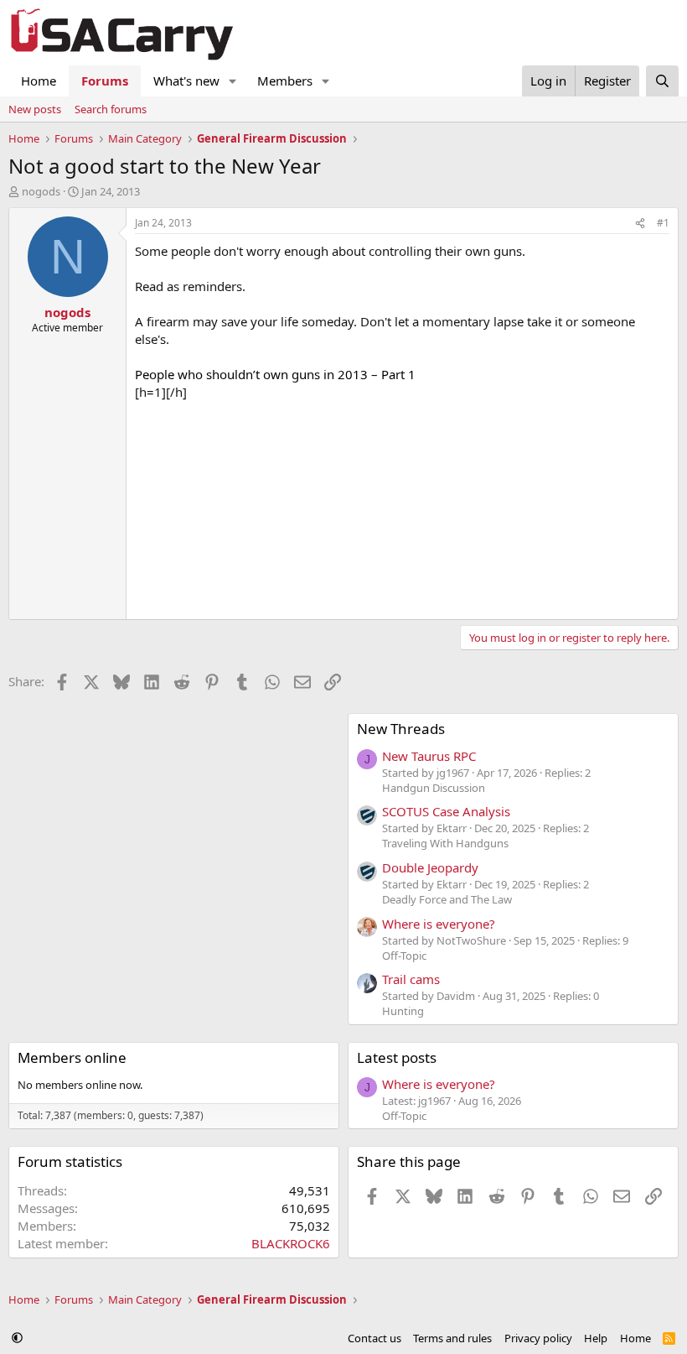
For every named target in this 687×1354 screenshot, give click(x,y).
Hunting (403, 1010)
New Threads (401, 728)
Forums (104, 80)
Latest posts (396, 1057)
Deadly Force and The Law (447, 899)
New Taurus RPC (429, 755)
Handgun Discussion (433, 787)
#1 (663, 223)
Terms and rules (452, 1338)
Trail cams (411, 979)
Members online (72, 1057)
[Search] (662, 80)
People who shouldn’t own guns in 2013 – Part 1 (275, 374)
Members (285, 80)
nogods (41, 191)
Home (38, 80)
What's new (186, 80)
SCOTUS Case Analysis (446, 811)
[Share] (640, 223)
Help (595, 1338)
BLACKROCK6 (290, 1243)
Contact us (374, 1338)
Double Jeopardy (430, 867)
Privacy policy (538, 1338)
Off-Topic (404, 955)
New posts (34, 109)
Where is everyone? (438, 923)
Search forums (111, 109)
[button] (233, 80)
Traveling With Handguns (445, 843)
